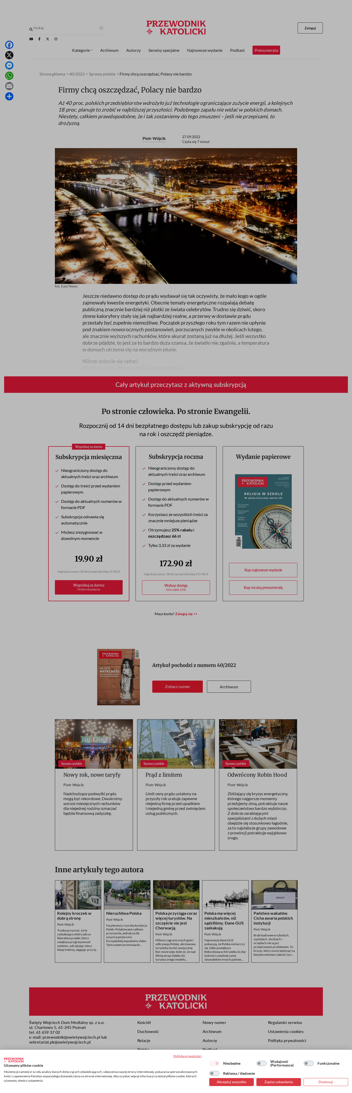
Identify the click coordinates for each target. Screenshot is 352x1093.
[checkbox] (214, 1063)
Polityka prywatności (187, 1056)
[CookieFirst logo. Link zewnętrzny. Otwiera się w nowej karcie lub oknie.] (14, 1060)
